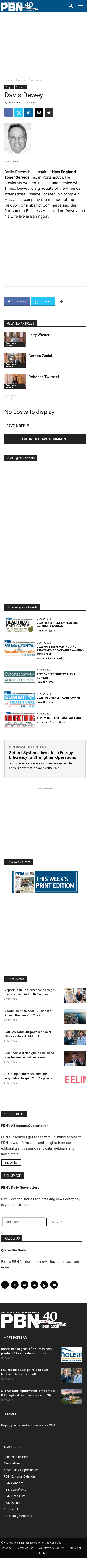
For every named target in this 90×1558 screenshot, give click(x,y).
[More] (61, 301)
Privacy (6, 1548)
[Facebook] (8, 112)
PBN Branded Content (28, 747)
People (20, 80)
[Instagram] (15, 1285)
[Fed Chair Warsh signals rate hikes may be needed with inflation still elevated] (75, 1058)
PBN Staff (14, 102)
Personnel (35, 80)
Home (8, 80)
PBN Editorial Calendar (20, 1476)
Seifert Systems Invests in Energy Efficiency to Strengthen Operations (42, 755)
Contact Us (11, 1509)
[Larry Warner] (15, 339)
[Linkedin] (28, 112)
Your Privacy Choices (51, 1548)
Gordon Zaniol (40, 356)
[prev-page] (7, 398)
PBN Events (12, 1503)
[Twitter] (18, 112)
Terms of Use (25, 1548)
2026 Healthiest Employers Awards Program (57, 624)
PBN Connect (13, 1483)
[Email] (39, 112)
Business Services (11, 344)
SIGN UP (57, 1222)
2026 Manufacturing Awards (59, 718)
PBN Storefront (15, 1489)
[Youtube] (54, 1285)
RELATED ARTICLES (20, 323)
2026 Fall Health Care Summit (59, 697)
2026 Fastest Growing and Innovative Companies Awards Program (60, 650)
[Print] (49, 112)
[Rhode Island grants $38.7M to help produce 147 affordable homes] (71, 1354)
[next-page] (14, 398)
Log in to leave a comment (45, 439)
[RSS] (34, 1285)
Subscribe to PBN (16, 1457)
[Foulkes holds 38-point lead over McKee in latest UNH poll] (75, 1037)
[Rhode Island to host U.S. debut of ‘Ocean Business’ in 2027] (75, 1016)
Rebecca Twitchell (44, 377)
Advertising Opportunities (21, 1470)
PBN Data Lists (15, 1496)
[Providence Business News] (19, 6)
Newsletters (12, 1463)
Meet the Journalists (18, 1516)
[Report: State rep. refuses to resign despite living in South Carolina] (75, 995)
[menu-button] (80, 6)
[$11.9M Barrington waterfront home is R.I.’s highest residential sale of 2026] (71, 1396)
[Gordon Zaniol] (15, 360)
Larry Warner (39, 335)
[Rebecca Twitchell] (15, 381)
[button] (71, 6)
